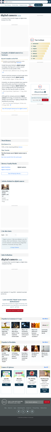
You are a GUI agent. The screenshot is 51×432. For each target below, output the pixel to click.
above (20, 147)
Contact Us (29, 407)
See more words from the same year (11, 157)
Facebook (19, 411)
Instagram (32, 411)
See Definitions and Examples (40, 94)
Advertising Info (21, 407)
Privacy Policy (36, 407)
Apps (15, 407)
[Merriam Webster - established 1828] (1, 1)
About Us (10, 407)
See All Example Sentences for (14, 108)
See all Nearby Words (14, 173)
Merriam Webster (4, 402)
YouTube (28, 411)
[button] (30, 5)
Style (2, 235)
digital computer (6, 169)
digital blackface (5, 167)
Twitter (23, 411)
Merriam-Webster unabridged (15, 310)
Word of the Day (40, 89)
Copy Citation (15, 247)
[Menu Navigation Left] (1, 5)
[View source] (3, 72)
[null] (45, 92)
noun (19, 16)
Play (6, 384)
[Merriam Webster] (40, 86)
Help (5, 407)
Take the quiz (44, 390)
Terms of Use (44, 407)
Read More (19, 62)
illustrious (39, 92)
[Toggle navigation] (49, 2)
